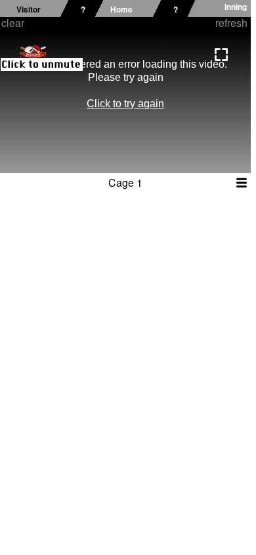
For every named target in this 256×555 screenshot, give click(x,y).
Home (121, 9)
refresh (231, 23)
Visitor (28, 9)
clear (12, 23)
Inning (235, 6)
